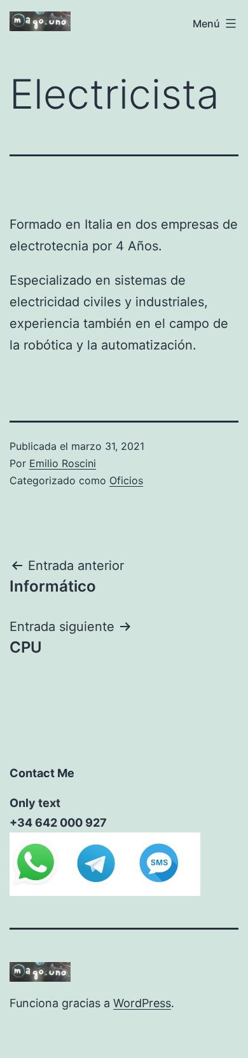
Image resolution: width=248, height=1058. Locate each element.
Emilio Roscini (62, 463)
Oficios (126, 480)
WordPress (142, 1003)
